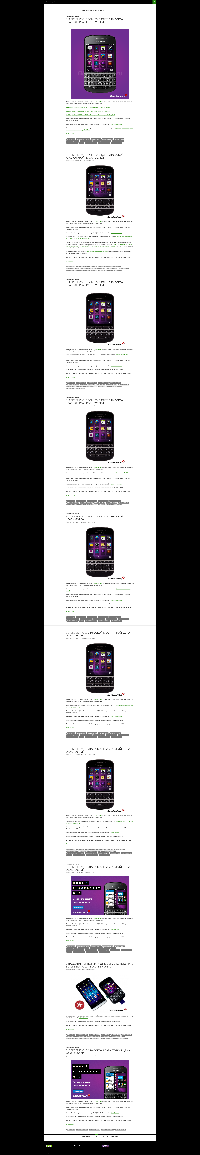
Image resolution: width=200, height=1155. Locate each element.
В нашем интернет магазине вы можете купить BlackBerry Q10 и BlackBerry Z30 (99, 965)
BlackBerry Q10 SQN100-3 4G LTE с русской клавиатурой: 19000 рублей (95, 284)
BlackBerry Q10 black (107, 139)
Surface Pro (140, 1)
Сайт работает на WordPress (52, 1153)
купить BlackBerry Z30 (97, 1038)
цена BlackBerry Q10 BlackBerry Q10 (76, 388)
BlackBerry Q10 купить (86, 141)
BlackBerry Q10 (70, 16)
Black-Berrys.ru (115, 832)
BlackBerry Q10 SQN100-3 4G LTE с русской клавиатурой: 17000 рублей (95, 21)
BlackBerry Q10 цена (72, 142)
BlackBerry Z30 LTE (71, 1036)
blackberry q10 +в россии (83, 139)
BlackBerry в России (53, 2)
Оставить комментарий (88, 25)
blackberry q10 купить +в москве (102, 141)
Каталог (106, 1)
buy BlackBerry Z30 (119, 1036)
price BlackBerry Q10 (72, 270)
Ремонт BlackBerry (131, 1)
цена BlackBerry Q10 (116, 142)
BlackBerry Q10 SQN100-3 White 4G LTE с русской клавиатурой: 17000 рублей (88, 111)
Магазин (94, 1)
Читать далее (70, 133)
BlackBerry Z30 (79, 961)
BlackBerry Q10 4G (95, 139)
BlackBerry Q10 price (115, 266)
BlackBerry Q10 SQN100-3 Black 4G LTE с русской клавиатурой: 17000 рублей (88, 107)
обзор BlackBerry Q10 (104, 142)
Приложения (113, 1)
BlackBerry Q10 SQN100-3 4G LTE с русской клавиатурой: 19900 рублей (95, 402)
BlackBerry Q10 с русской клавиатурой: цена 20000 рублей (98, 634)
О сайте (88, 1)
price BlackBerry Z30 (72, 1038)
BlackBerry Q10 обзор (118, 141)
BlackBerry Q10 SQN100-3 (73, 141)
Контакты (82, 1)
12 (107, 1136)
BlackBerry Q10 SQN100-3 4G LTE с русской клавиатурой (95, 518)
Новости (77, 16)
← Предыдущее (85, 1136)
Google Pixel (148, 1)
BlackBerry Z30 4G (115, 1034)
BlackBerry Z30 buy (126, 1034)
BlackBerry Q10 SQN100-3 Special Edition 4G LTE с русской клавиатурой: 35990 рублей (90, 115)
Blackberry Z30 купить (95, 1036)
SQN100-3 (81, 142)
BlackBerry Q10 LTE (119, 139)
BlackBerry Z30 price (83, 1036)
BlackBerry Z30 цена (108, 1036)
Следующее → (115, 1136)
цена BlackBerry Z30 (122, 1038)
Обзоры (121, 1)
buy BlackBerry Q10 (123, 268)
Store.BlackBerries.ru (116, 124)
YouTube (100, 1)
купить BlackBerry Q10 (91, 142)
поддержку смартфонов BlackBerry (97, 251)
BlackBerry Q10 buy (92, 266)
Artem (77, 25)
